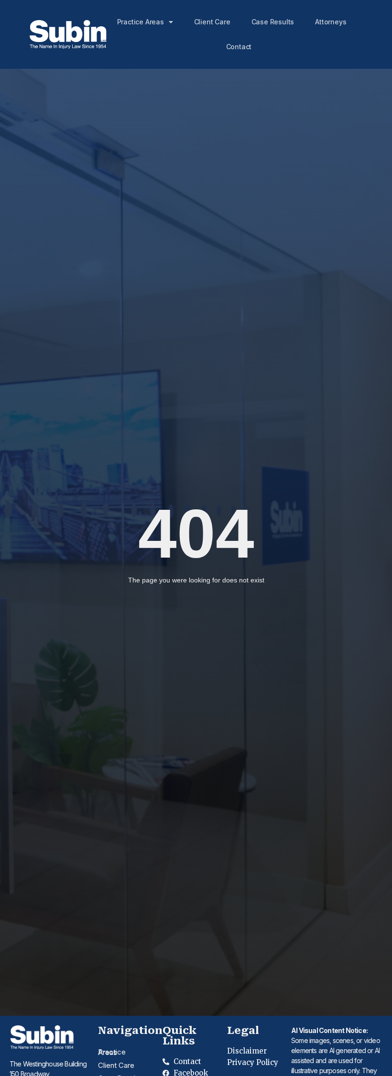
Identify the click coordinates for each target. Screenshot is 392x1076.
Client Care (212, 22)
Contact (239, 47)
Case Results (272, 22)
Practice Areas (140, 22)
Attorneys (330, 22)
